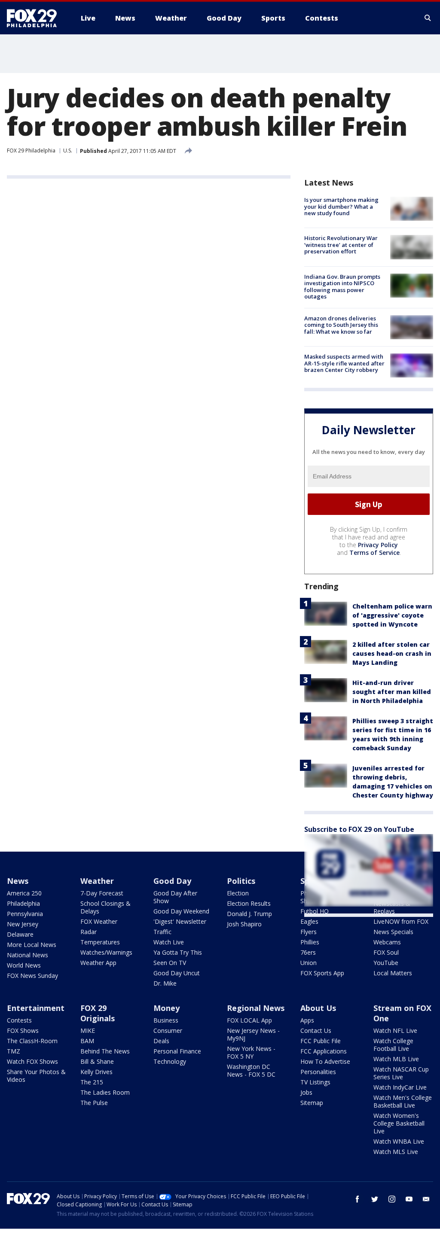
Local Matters (392, 973)
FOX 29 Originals (97, 1013)
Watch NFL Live (395, 1030)
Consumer (167, 1030)
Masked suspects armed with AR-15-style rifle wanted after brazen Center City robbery (344, 363)
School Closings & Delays (105, 907)
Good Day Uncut (176, 973)
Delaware (20, 934)
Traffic (162, 932)
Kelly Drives (96, 1072)
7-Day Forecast (101, 893)
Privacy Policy (378, 545)
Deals (161, 1041)
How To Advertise (325, 1061)
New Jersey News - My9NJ (253, 1034)
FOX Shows (23, 1030)
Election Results (249, 903)
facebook (357, 1199)
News (17, 881)
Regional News (255, 1008)
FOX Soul (386, 952)
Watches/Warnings (106, 952)
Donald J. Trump (249, 914)
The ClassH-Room (32, 1041)
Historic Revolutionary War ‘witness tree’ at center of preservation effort (341, 244)
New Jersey (22, 924)
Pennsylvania (25, 914)
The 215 (91, 1082)
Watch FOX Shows (32, 1061)
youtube (409, 1199)
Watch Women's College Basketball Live (399, 1123)
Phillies (309, 942)
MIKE (87, 1030)
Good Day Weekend (181, 911)
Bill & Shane (97, 1061)
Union (308, 963)
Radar (88, 932)
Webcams (387, 942)
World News (24, 965)
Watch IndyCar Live (400, 1087)
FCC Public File (320, 1041)
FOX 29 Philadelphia (31, 150)
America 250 (24, 893)
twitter (375, 1199)
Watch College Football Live (393, 1045)
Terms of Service (374, 552)
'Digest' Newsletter (179, 921)
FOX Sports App (322, 973)
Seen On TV (169, 963)
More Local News (31, 945)
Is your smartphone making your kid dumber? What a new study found (341, 206)
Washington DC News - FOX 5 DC (251, 1070)
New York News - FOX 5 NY (251, 1052)
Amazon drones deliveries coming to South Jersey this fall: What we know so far (341, 324)
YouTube (385, 963)
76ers (308, 952)
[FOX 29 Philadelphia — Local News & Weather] (35, 18)
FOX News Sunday (32, 975)
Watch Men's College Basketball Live (402, 1101)
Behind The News (105, 1051)
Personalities (318, 1072)
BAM (87, 1041)
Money (166, 1008)
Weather (97, 881)
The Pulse (94, 1103)
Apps (307, 1020)
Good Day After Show (175, 897)
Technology (169, 1061)
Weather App (98, 963)
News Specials (393, 932)
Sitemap (311, 1103)
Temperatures (100, 942)
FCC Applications (323, 1051)
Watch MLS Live (395, 1152)
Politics (241, 881)
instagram (392, 1199)
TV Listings (315, 1082)
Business (165, 1020)
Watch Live (168, 942)
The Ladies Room (105, 1092)
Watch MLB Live (396, 1059)
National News (27, 955)
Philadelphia (23, 903)
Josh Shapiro (244, 924)
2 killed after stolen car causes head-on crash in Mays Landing (391, 653)
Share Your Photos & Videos (36, 1076)
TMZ (13, 1051)
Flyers (308, 932)
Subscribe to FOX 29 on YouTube (359, 829)
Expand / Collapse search (428, 18)
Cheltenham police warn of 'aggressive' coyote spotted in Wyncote (392, 615)
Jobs (306, 1092)
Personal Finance (177, 1051)
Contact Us (315, 1030)
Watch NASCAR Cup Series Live (401, 1073)
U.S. (67, 150)
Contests (19, 1020)
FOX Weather (98, 921)
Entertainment (35, 1008)
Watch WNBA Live (398, 1141)
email (426, 1199)
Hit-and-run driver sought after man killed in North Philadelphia (391, 692)
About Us (318, 1008)
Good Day (172, 881)
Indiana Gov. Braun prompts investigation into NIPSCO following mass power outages (342, 287)
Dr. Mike (165, 983)
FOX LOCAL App (249, 1020)
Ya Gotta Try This (177, 952)
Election (238, 893)
